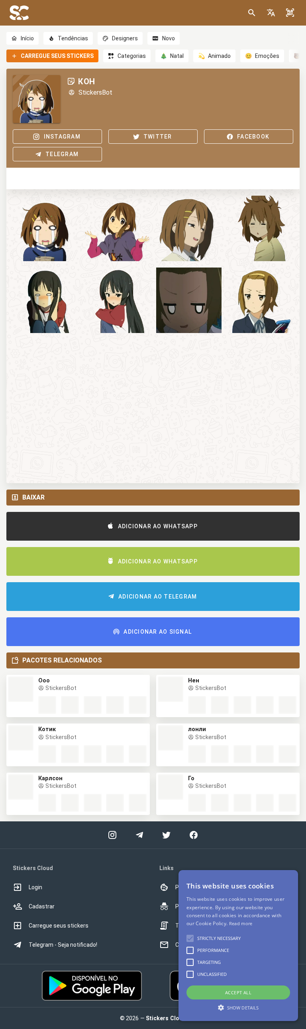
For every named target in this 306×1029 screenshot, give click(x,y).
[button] (270, 12)
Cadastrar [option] (42, 906)
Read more (241, 923)
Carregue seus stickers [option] (58, 925)
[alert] (238, 945)
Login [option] (35, 887)
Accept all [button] (238, 992)
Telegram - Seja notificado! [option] (63, 945)
